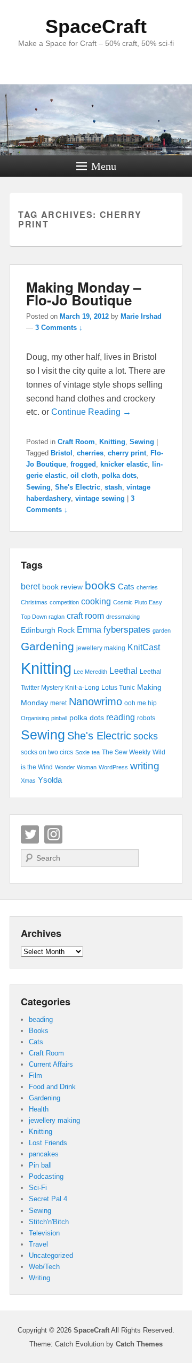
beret (30, 586)
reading (120, 717)
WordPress (113, 767)
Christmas (34, 602)
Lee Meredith (90, 671)
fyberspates (126, 629)
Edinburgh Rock (48, 630)
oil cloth (84, 475)
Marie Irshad (141, 316)
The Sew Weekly (126, 752)
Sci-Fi (38, 1188)
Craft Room (76, 442)
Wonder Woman (76, 767)
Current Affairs (51, 1064)
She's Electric (77, 487)
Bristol (62, 453)
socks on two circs (47, 752)
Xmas (28, 780)
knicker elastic (124, 464)
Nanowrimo (95, 701)
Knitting (112, 442)
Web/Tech (44, 1267)
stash (113, 487)
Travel (38, 1244)
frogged (83, 464)
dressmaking (123, 616)
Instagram (53, 834)
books (100, 585)
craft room (85, 615)
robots (146, 718)
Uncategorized (51, 1255)
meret (58, 703)
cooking (96, 601)
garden (162, 630)
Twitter (30, 834)
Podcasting (46, 1176)
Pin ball (40, 1165)
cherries (90, 453)
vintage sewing (100, 498)
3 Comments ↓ (59, 328)
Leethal (123, 670)
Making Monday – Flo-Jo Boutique (83, 293)
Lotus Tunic (118, 687)
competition (64, 602)
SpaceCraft (96, 26)
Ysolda (50, 780)
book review (62, 587)
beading (41, 1019)
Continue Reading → (91, 411)
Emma (89, 629)
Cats (126, 586)
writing (144, 765)
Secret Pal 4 (48, 1199)
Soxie (82, 752)
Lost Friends (48, 1143)
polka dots (119, 475)
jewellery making (100, 648)
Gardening (47, 646)
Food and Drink (52, 1087)
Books (39, 1031)
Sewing (142, 442)
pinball (59, 718)
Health (39, 1109)
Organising (35, 718)
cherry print (127, 453)
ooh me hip (140, 703)
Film (35, 1076)
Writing (39, 1278)
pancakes (44, 1154)
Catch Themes (139, 1344)
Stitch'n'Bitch (49, 1222)
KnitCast (143, 647)
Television (44, 1233)
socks (145, 736)
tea (96, 752)
